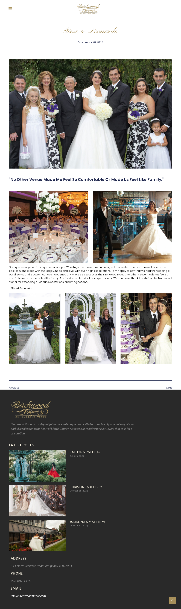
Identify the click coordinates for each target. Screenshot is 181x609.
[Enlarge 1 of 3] (56, 297)
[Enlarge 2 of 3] (111, 297)
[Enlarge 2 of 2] (167, 195)
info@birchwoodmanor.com (28, 596)
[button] (10, 8)
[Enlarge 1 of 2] (84, 195)
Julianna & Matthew (87, 521)
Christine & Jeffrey (86, 487)
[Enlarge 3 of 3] (167, 297)
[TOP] (172, 600)
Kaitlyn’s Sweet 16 (85, 452)
